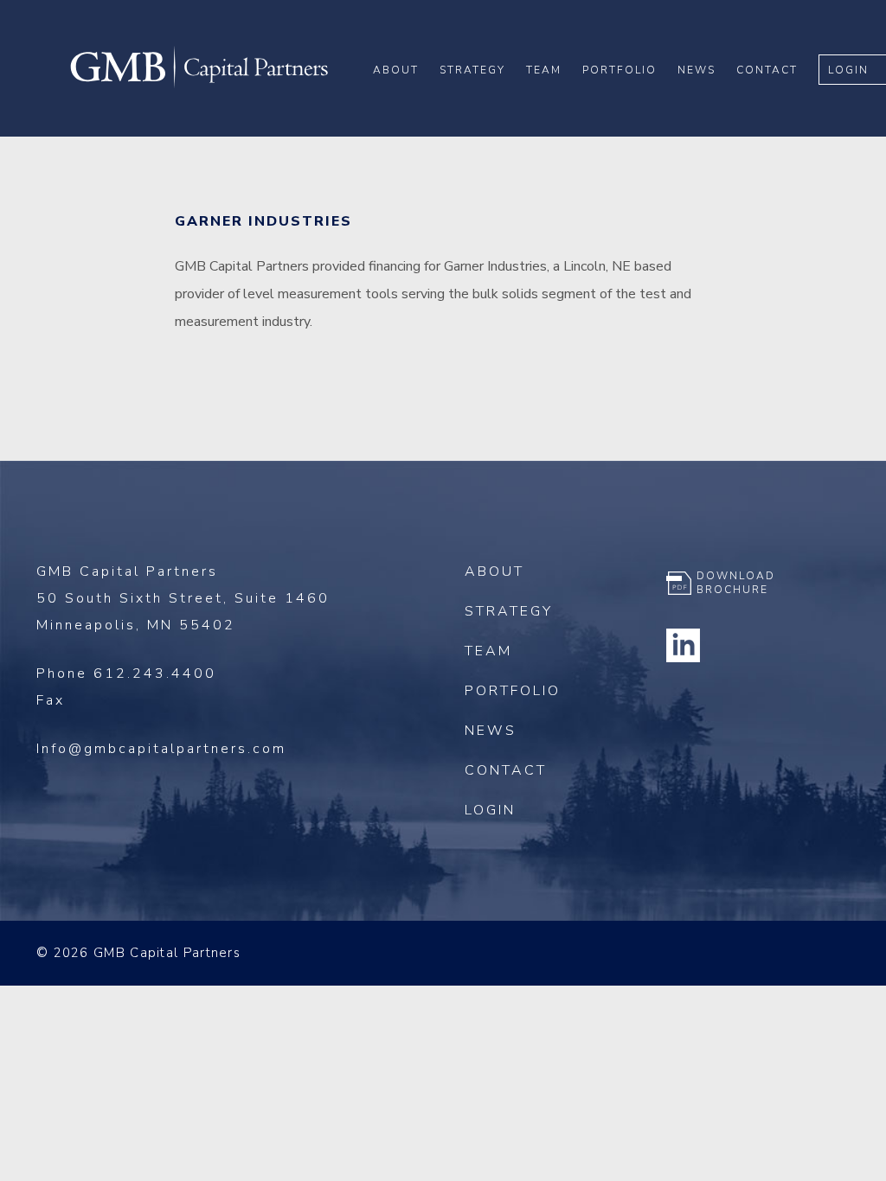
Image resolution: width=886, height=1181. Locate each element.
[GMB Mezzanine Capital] (199, 85)
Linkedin (683, 645)
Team (544, 70)
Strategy (472, 70)
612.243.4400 (154, 673)
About (396, 70)
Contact (767, 70)
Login (848, 70)
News (696, 70)
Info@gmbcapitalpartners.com (161, 748)
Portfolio (619, 70)
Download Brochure (736, 583)
